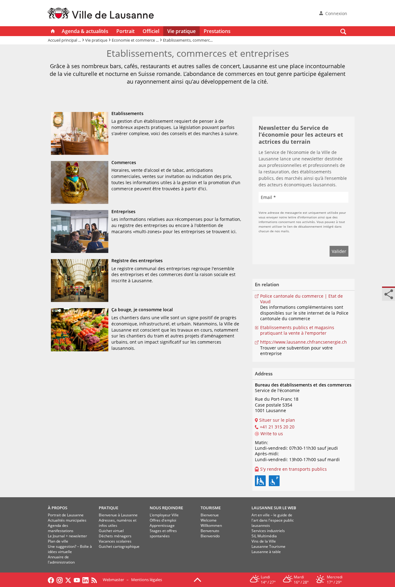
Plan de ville (58, 541)
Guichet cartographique (119, 546)
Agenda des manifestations (60, 528)
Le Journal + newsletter (67, 536)
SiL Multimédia (264, 536)
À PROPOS (57, 508)
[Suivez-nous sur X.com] (68, 579)
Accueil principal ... (64, 40)
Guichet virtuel (111, 530)
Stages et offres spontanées (163, 533)
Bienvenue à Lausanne (118, 515)
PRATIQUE (108, 508)
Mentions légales (146, 579)
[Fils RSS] (95, 579)
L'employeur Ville (164, 515)
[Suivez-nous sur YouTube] (77, 579)
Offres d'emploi (163, 520)
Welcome (209, 520)
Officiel (151, 31)
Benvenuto (210, 530)
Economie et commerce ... (135, 40)
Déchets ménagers (115, 536)
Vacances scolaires (115, 541)
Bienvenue (210, 515)
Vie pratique (181, 31)
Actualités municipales (67, 520)
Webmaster (113, 579)
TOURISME (211, 508)
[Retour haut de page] (197, 579)
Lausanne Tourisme (268, 546)
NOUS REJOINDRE (166, 508)
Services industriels (268, 530)
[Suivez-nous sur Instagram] (59, 579)
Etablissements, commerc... (188, 40)
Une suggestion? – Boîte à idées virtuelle (70, 549)
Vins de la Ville (264, 541)
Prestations (217, 31)
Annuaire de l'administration (61, 559)
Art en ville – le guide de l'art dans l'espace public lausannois (273, 520)
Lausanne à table (266, 551)
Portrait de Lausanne (66, 515)
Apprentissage (162, 525)
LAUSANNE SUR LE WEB (274, 508)
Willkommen (211, 525)
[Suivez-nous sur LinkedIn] (85, 579)
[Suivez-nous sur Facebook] (51, 579)
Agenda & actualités (85, 31)
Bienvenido (210, 536)
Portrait (125, 31)
